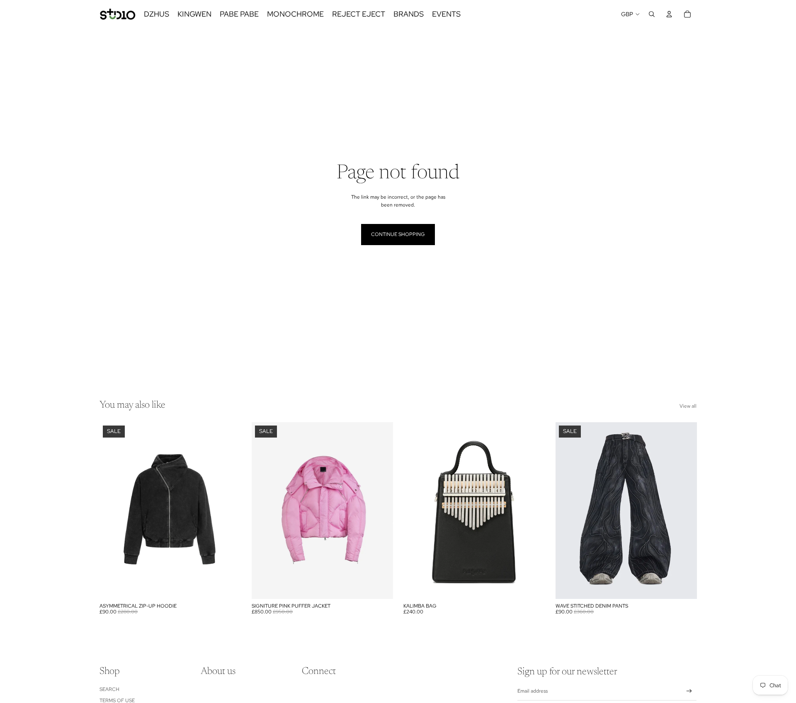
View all (688, 406)
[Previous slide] (112, 510)
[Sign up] (689, 691)
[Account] (669, 14)
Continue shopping (398, 234)
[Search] (652, 14)
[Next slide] (228, 510)
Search (109, 689)
